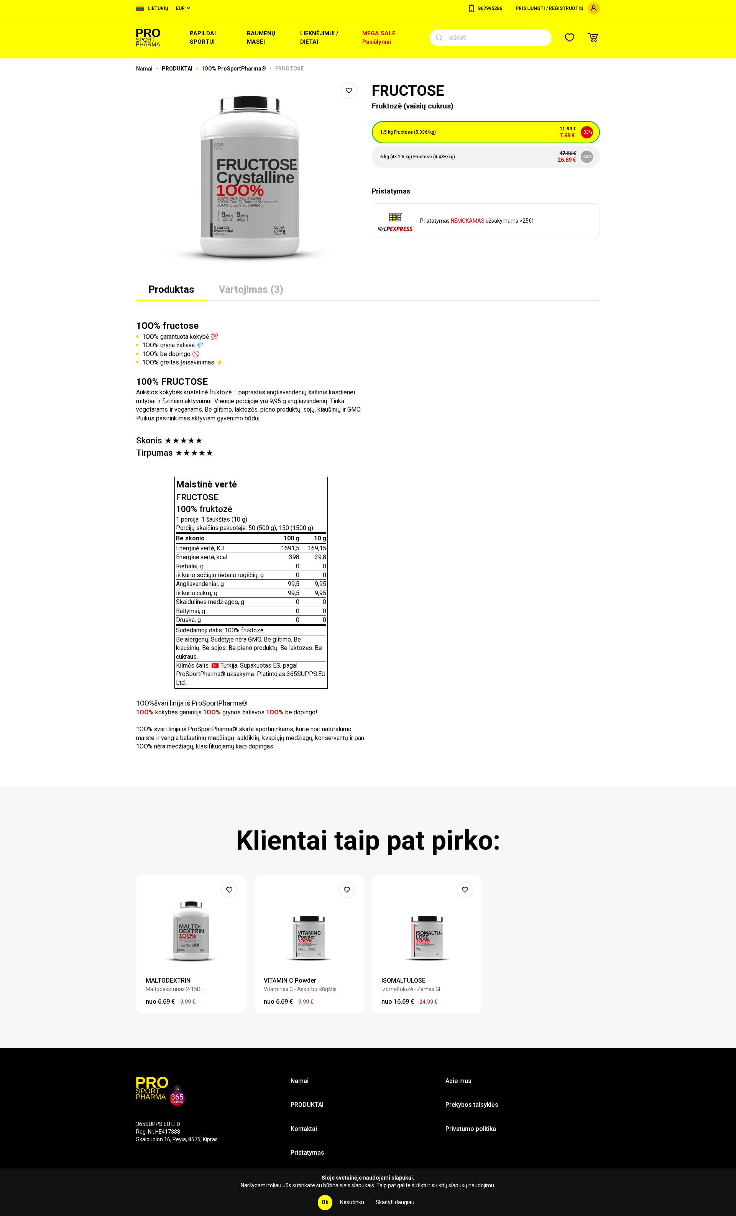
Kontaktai (304, 1128)
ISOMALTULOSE (403, 980)
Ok (325, 1202)
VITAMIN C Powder (290, 980)
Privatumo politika (470, 1128)
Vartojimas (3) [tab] (251, 289)
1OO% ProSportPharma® (234, 69)
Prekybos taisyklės (471, 1104)
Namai (145, 69)
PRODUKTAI (178, 69)
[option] (250, 176)
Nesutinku (352, 1202)
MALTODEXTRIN (168, 980)
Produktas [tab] (171, 289)
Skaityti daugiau (395, 1202)
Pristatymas (307, 1152)
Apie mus (458, 1081)
